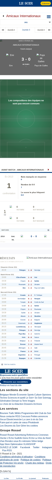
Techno (3, 398)
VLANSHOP (29, 444)
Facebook (25, 447)
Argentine (22, 355)
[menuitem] (6, 476)
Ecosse (23, 344)
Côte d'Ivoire (21, 277)
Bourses (4, 413)
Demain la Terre (19, 401)
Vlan (2, 441)
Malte (24, 337)
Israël (24, 306)
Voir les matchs (10, 364)
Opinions (46, 394)
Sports (30, 394)
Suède (23, 313)
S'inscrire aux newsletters (15, 382)
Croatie (23, 295)
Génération (5, 401)
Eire (11, 65)
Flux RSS (7, 450)
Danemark (22, 323)
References (32, 435)
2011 (26, 22)
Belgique (23, 341)
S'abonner (46, 4)
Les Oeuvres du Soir (10, 426)
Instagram (47, 447)
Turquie (23, 302)
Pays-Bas (22, 334)
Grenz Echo (28, 438)
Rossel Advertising (16, 435)
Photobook (33, 422)
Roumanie (22, 284)
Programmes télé (29, 413)
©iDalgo (2, 241)
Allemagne (22, 348)
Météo (18, 413)
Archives (37, 404)
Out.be (3, 438)
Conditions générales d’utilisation (16, 457)
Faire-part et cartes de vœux (14, 422)
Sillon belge (37, 441)
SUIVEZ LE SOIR (8, 447)
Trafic (11, 413)
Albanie (23, 316)
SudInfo (18, 438)
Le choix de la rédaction (11, 404)
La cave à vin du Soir (32, 419)
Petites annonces (39, 416)
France (23, 351)
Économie (22, 394)
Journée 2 (11, 30)
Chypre (23, 281)
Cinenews (43, 435)
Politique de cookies (31, 460)
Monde (12, 394)
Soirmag (47, 398)
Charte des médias (34, 463)
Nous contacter (7, 416)
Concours (25, 416)
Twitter (35, 447)
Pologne (22, 270)
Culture (37, 394)
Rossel (3, 435)
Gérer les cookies (29, 426)
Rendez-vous (11, 441)
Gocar (3, 419)
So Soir (38, 398)
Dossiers (28, 404)
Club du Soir (45, 413)
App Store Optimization (11, 444)
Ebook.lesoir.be (14, 419)
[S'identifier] (38, 3)
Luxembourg (21, 327)
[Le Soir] (26, 3)
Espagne (22, 358)
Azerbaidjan (22, 298)
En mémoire (25, 441)
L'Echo (10, 438)
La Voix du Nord (43, 438)
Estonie (23, 320)
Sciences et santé (16, 398)
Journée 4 (41, 30)
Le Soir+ (30, 398)
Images (31, 401)
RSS (17, 416)
